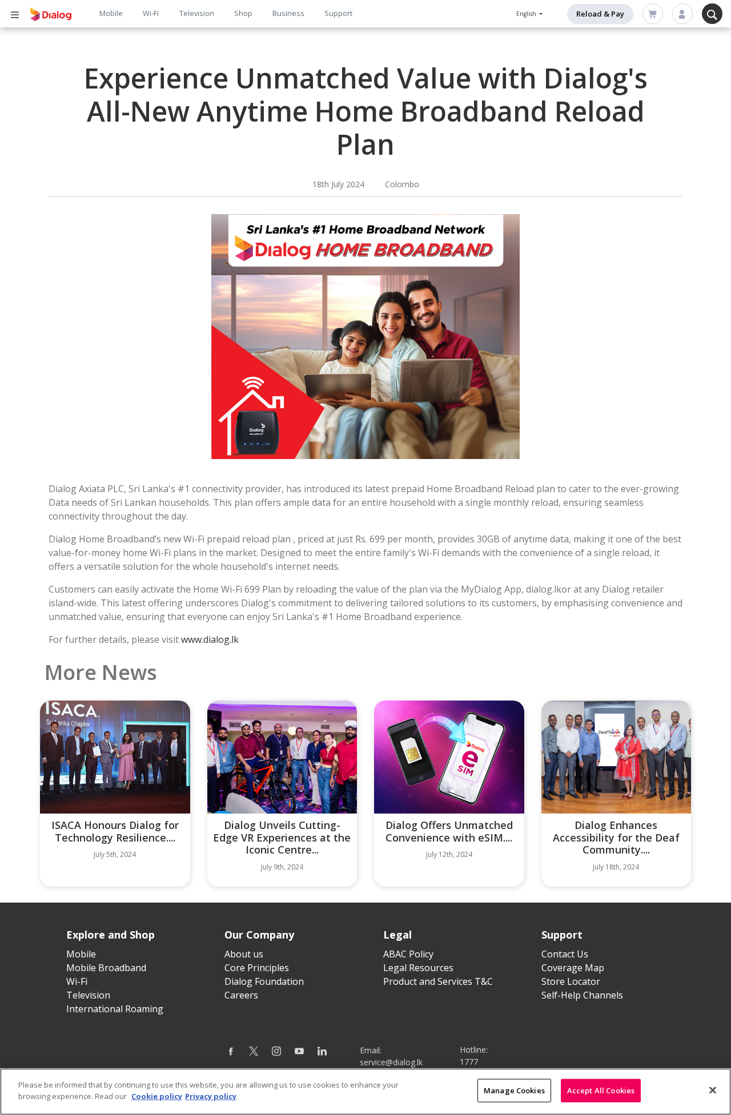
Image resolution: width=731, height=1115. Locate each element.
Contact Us (564, 954)
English (527, 14)
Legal (397, 934)
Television (196, 13)
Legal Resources (418, 967)
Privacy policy (210, 1095)
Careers (241, 995)
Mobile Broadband (106, 967)
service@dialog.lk (391, 1062)
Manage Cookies (514, 1090)
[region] (365, 1091)
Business (288, 13)
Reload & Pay (600, 14)
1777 (469, 1061)
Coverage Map (572, 967)
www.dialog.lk (210, 639)
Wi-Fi (151, 13)
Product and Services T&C (438, 981)
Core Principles (256, 967)
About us (243, 954)
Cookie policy (156, 1095)
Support (338, 13)
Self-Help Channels (582, 995)
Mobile (111, 13)
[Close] (712, 1089)
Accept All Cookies (600, 1090)
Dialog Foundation (264, 981)
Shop (243, 13)
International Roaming (114, 1009)
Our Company (259, 934)
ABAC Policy (408, 954)
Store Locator (570, 981)
